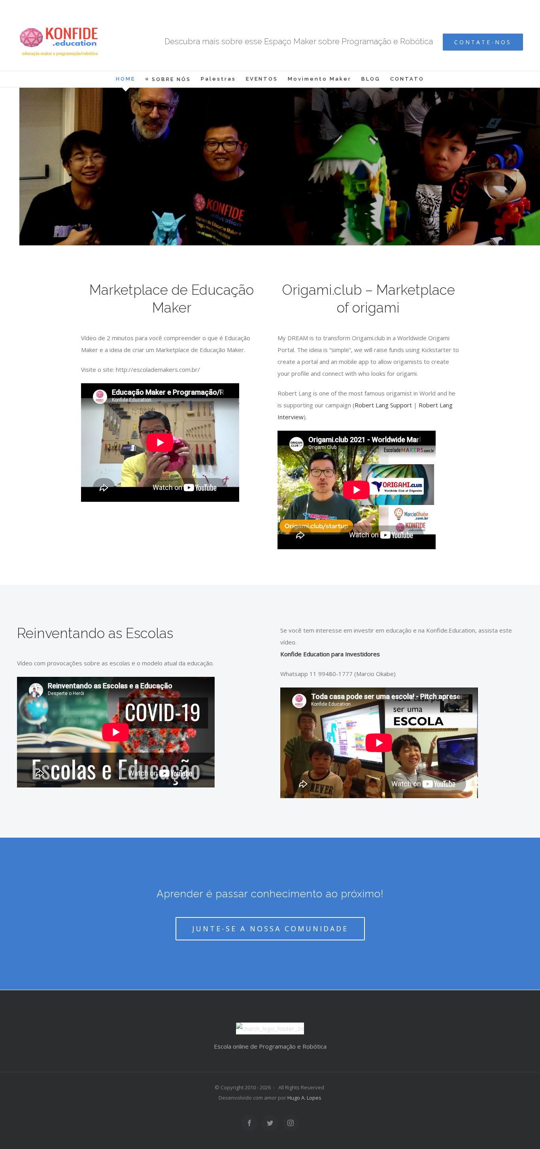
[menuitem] (130, 79)
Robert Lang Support (383, 405)
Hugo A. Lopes (304, 1097)
